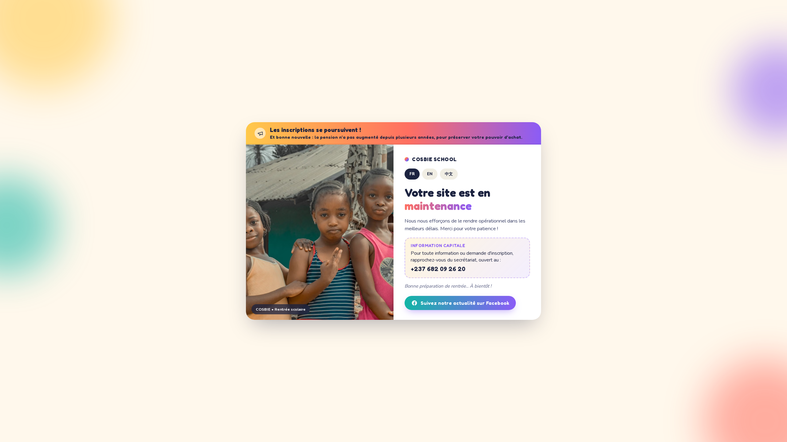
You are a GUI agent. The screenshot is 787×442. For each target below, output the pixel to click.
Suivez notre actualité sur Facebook (465, 303)
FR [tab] (412, 174)
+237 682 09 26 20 (438, 269)
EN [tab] (430, 174)
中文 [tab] (449, 174)
